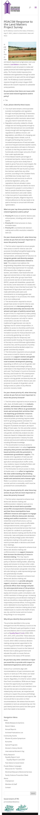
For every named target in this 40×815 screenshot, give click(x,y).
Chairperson (9, 781)
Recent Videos (10, 726)
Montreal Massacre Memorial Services (18, 772)
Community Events (10, 736)
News (6, 720)
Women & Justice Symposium (15, 738)
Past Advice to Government (14, 763)
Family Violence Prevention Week (16, 775)
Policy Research (9, 755)
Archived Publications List (14, 733)
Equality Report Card (12, 757)
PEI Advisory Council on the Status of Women (19, 31)
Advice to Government (20, 33)
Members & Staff (11, 784)
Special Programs (11, 745)
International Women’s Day (14, 751)
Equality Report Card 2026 (16, 760)
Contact (8, 787)
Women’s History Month (13, 748)
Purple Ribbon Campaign (12, 766)
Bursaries (8, 742)
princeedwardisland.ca (11, 802)
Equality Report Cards (16, 633)
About (6, 778)
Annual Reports (10, 729)
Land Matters (14, 64)
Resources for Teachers (13, 769)
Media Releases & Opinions (14, 723)
